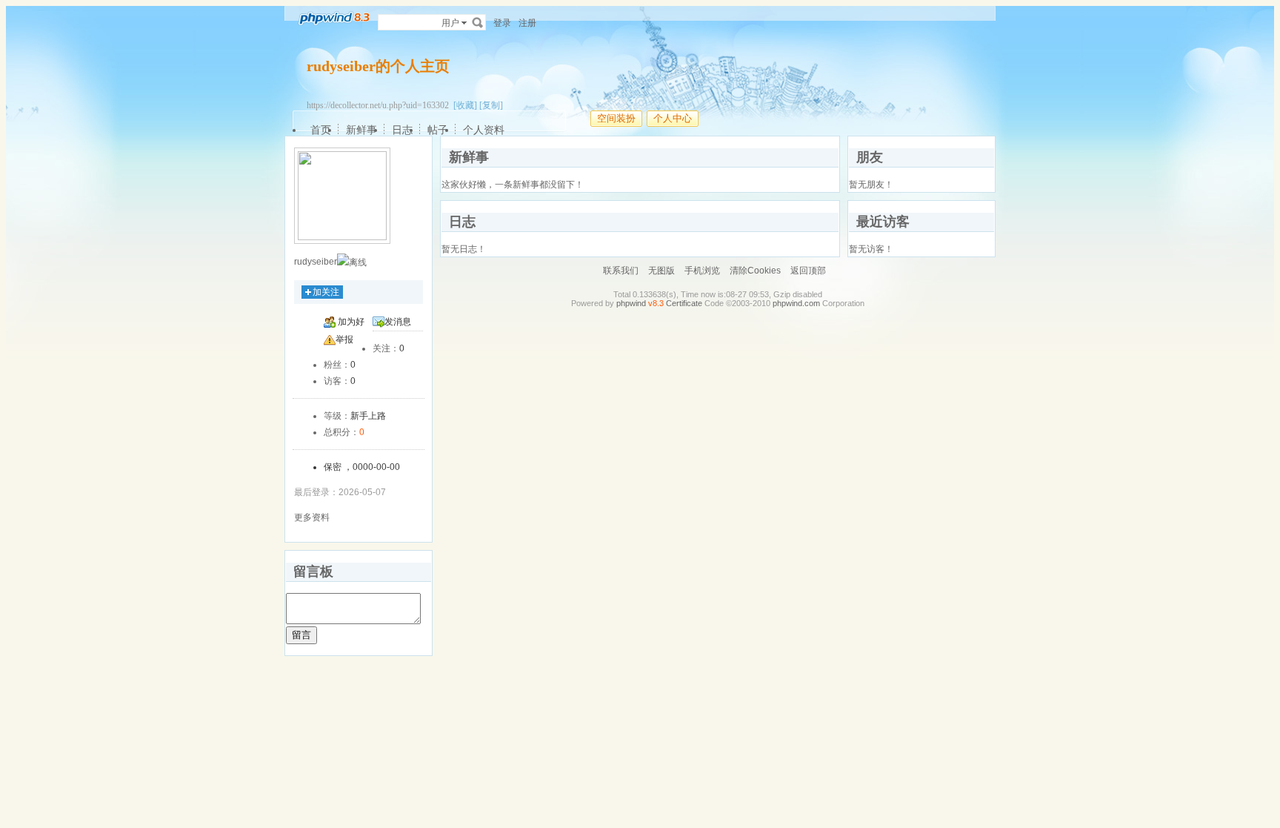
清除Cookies (755, 270)
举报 (344, 339)
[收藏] (465, 105)
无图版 (661, 270)
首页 (320, 130)
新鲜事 (361, 130)
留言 (301, 634)
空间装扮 (616, 118)
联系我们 (621, 270)
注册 (527, 23)
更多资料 (312, 517)
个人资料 (483, 130)
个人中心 (672, 118)
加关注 (326, 292)
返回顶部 (808, 270)
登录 (502, 23)
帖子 (437, 130)
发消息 (397, 322)
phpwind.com (796, 303)
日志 (402, 130)
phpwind (631, 303)
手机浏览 (702, 270)
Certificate (684, 303)
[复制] (491, 105)
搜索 (477, 22)
